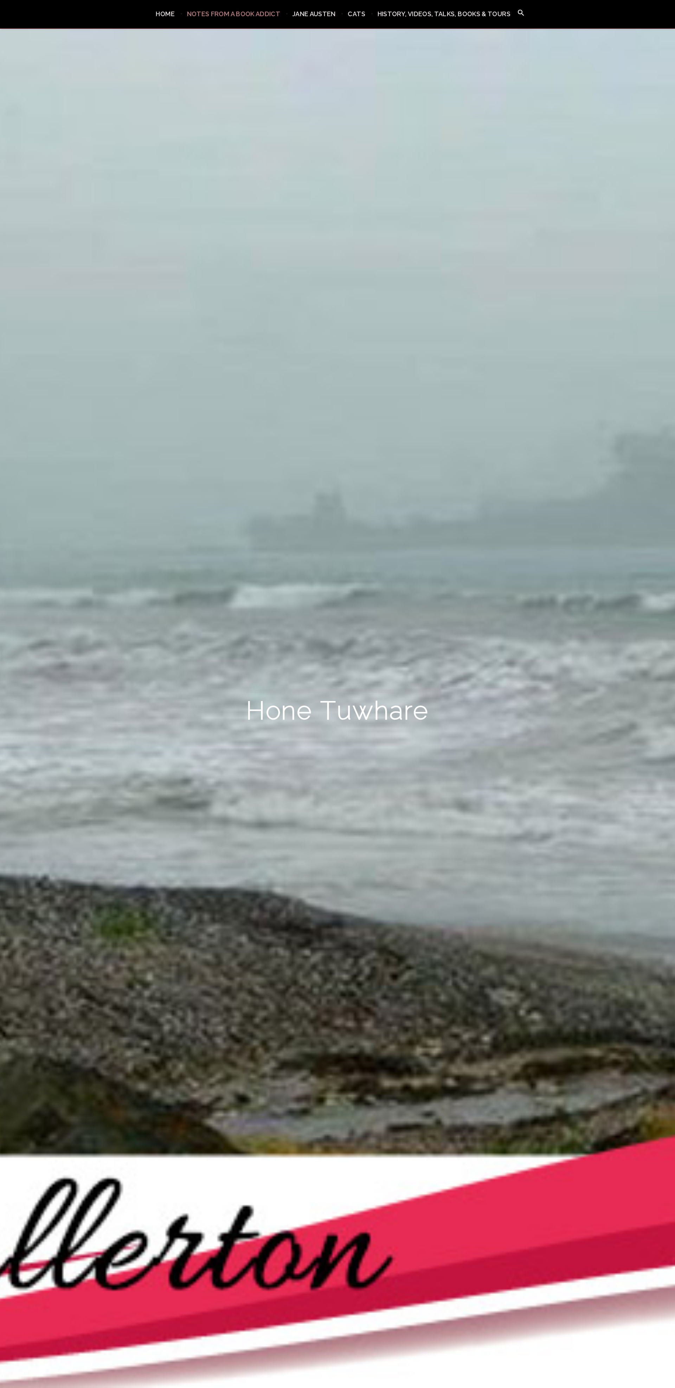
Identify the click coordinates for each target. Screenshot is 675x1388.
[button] (521, 13)
